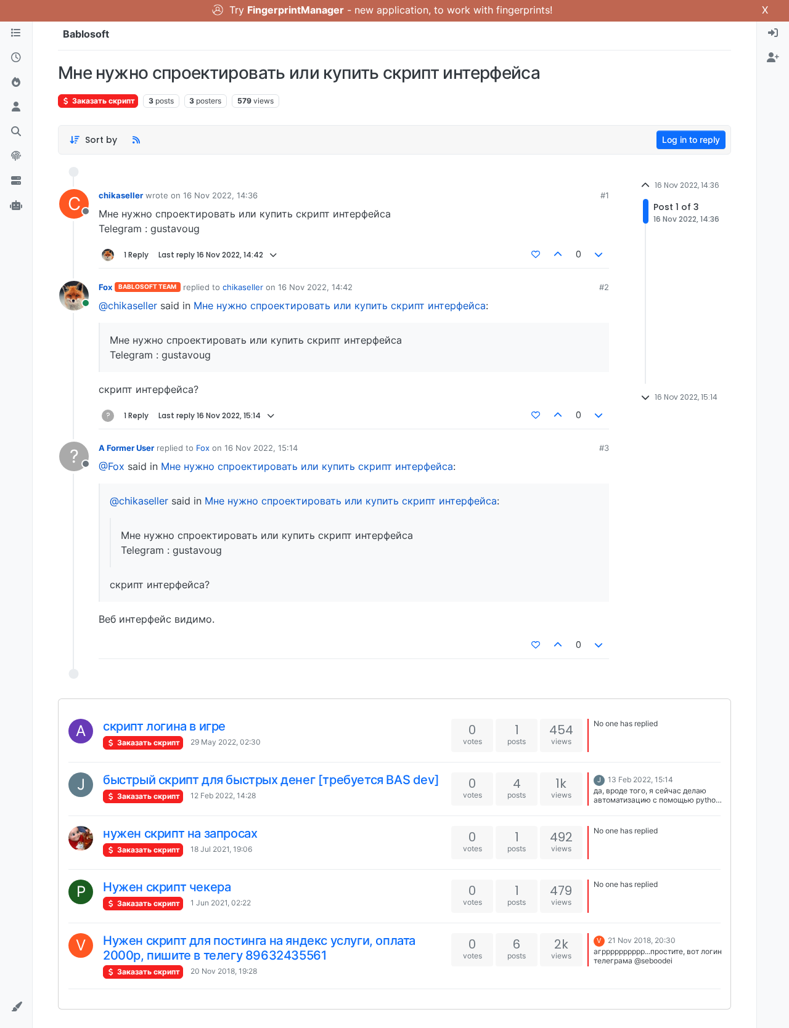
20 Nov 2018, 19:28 (223, 971)
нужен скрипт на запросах (180, 833)
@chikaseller (128, 305)
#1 (604, 195)
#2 (604, 287)
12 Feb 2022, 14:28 (223, 795)
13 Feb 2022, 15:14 (640, 779)
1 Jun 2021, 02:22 (220, 902)
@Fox (112, 466)
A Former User (126, 448)
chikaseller (121, 195)
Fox (105, 287)
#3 (604, 448)
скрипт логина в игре (164, 726)
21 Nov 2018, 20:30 (642, 940)
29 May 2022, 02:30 (225, 742)
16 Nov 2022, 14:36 (220, 195)
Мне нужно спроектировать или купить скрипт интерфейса (340, 305)
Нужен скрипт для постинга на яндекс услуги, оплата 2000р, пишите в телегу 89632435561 (259, 948)
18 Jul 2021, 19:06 (221, 849)
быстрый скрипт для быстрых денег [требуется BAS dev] (271, 779)
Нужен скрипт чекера (167, 887)
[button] (16, 1007)
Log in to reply (691, 139)
